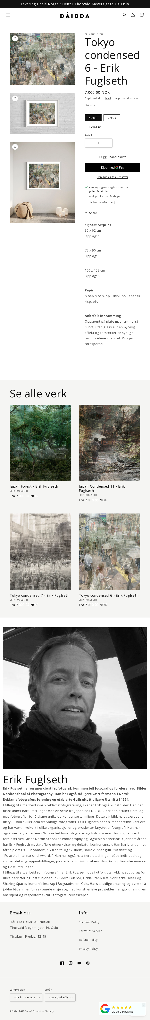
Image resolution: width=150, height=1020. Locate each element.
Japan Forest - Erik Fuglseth (34, 486)
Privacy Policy (88, 948)
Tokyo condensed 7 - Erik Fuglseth (40, 595)
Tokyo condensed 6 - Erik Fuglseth (109, 595)
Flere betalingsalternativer (112, 177)
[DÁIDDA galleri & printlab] (105, 1013)
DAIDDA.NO (25, 1011)
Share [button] (93, 213)
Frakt (108, 98)
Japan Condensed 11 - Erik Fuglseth (102, 488)
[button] (8, 15)
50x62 (93, 118)
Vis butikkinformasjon (103, 202)
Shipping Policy (89, 922)
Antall (88, 135)
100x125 (95, 126)
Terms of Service (90, 931)
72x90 (112, 118)
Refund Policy (88, 939)
